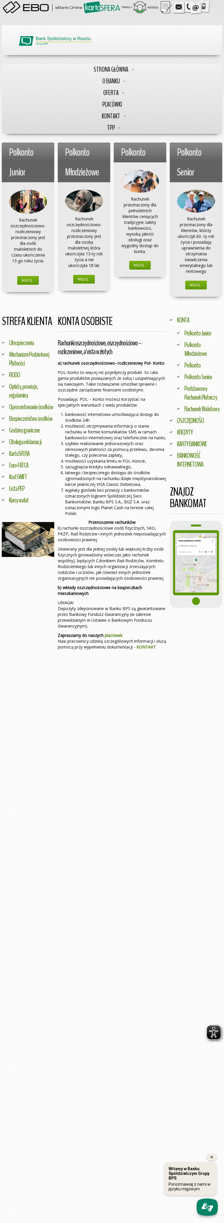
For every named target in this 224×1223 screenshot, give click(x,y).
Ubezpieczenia (21, 342)
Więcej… (28, 280)
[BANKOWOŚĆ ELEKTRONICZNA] (43, 7)
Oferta (111, 92)
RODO (14, 374)
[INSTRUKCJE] (166, 7)
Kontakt (111, 116)
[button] (196, 564)
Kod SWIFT (18, 476)
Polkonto (192, 365)
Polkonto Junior (197, 333)
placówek (114, 635)
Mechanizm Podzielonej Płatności (29, 359)
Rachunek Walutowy (201, 409)
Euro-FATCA (18, 465)
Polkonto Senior (198, 377)
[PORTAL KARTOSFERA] (102, 7)
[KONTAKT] (192, 7)
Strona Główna (111, 69)
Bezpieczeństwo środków (30, 418)
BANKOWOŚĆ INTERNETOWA (190, 460)
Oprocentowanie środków (31, 407)
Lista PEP (16, 488)
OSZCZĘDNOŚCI (190, 420)
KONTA (183, 320)
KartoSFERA (19, 453)
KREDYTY (185, 432)
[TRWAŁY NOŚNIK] (140, 7)
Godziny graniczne (24, 430)
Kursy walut (19, 500)
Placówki (112, 104)
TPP (111, 127)
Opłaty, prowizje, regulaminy (23, 391)
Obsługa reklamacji (25, 441)
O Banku (111, 81)
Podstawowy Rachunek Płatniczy (200, 393)
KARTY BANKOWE (192, 444)
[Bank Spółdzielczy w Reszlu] (55, 41)
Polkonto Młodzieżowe (195, 349)
